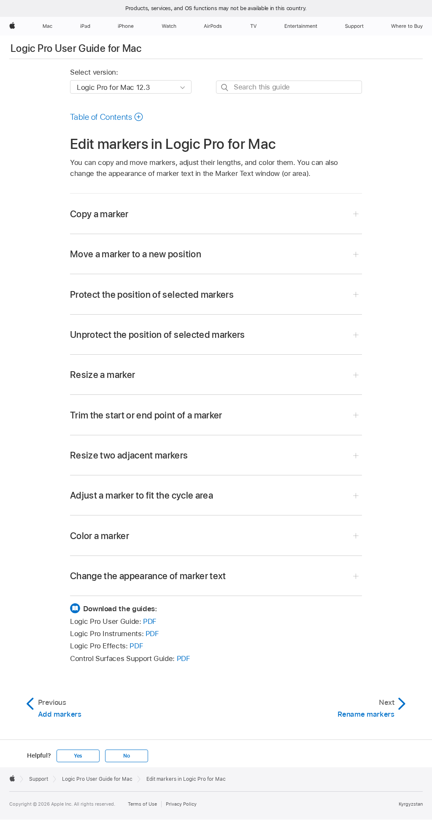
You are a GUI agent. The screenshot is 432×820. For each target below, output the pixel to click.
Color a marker (99, 535)
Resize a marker (102, 374)
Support (38, 779)
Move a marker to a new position (135, 253)
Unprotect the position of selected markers (157, 334)
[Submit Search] (225, 87)
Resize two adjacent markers (129, 455)
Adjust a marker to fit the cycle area (141, 495)
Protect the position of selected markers (152, 294)
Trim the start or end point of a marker (146, 415)
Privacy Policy (181, 804)
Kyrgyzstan (411, 804)
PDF (150, 621)
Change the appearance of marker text (148, 575)
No (126, 756)
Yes (78, 756)
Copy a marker (99, 213)
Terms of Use (142, 804)
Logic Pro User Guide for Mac (76, 48)
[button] (106, 117)
